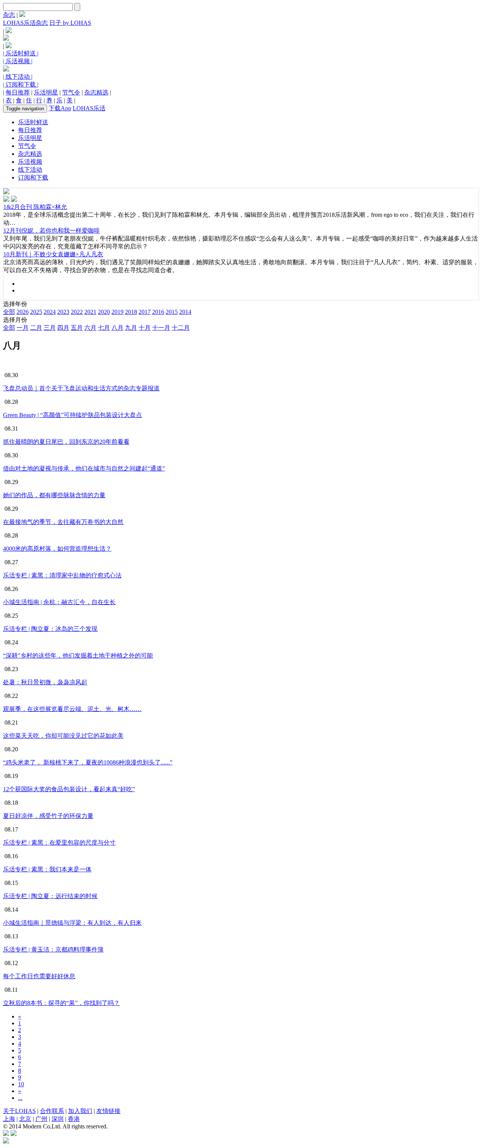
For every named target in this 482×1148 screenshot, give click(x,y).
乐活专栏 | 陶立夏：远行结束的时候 (50, 896)
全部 (9, 312)
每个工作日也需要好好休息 (39, 976)
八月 (117, 327)
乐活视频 (30, 161)
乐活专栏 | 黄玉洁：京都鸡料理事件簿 (53, 949)
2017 (145, 312)
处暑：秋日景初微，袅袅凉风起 (45, 682)
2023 (63, 312)
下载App (60, 108)
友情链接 (108, 1111)
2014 (185, 312)
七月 (104, 327)
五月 (77, 327)
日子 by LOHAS (70, 23)
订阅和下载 (33, 177)
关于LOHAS (19, 1111)
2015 (172, 312)
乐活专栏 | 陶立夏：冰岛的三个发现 (50, 629)
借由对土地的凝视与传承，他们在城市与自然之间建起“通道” (84, 468)
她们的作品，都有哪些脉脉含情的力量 (54, 495)
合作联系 (52, 1111)
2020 (104, 312)
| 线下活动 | (17, 76)
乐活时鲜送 (33, 122)
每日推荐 (18, 92)
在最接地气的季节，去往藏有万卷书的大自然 (63, 522)
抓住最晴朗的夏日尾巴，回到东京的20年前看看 (66, 441)
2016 (158, 312)
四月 (63, 327)
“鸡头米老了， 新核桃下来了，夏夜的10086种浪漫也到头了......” (87, 762)
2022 (77, 312)
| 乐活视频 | (17, 61)
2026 (23, 312)
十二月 (181, 327)
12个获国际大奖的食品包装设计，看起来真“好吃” (69, 789)
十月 (145, 327)
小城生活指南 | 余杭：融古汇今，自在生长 (59, 602)
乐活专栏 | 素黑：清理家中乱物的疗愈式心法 (62, 575)
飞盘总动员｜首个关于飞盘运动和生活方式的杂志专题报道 (81, 388)
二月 (36, 327)
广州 (41, 1119)
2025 (36, 312)
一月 (23, 327)
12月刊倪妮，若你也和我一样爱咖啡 (51, 230)
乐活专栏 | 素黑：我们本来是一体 (47, 869)
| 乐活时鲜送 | (20, 53)
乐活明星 (46, 92)
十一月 (161, 327)
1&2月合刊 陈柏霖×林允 (35, 207)
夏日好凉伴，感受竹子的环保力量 (48, 816)
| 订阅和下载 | (20, 84)
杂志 (9, 15)
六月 (90, 327)
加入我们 (80, 1111)
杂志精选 (96, 92)
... (20, 1098)
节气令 (71, 92)
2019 (117, 312)
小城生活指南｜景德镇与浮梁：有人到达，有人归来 (72, 923)
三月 (50, 327)
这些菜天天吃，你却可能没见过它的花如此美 (63, 735)
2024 (50, 312)
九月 (131, 327)
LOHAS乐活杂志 (25, 23)
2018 (131, 312)
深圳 (58, 1119)
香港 (74, 1119)
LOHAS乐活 (89, 108)
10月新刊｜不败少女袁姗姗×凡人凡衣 (53, 254)
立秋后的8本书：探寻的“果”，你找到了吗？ (61, 1003)
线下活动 (30, 169)
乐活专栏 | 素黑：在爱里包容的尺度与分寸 (59, 842)
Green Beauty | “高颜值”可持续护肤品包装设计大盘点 (72, 415)
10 (21, 1084)
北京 (25, 1119)
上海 (9, 1119)
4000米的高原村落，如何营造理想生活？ (57, 548)
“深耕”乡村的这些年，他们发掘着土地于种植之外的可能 (78, 655)
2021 (90, 312)
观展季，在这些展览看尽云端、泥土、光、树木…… (72, 709)
